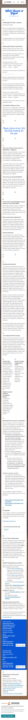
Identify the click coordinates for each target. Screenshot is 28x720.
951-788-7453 (10, 690)
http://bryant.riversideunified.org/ (15, 685)
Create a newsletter (8, 716)
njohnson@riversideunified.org (13, 683)
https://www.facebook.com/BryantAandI (12, 693)
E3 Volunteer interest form (9, 521)
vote (16, 205)
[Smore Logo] (7, 2)
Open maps (20, 645)
